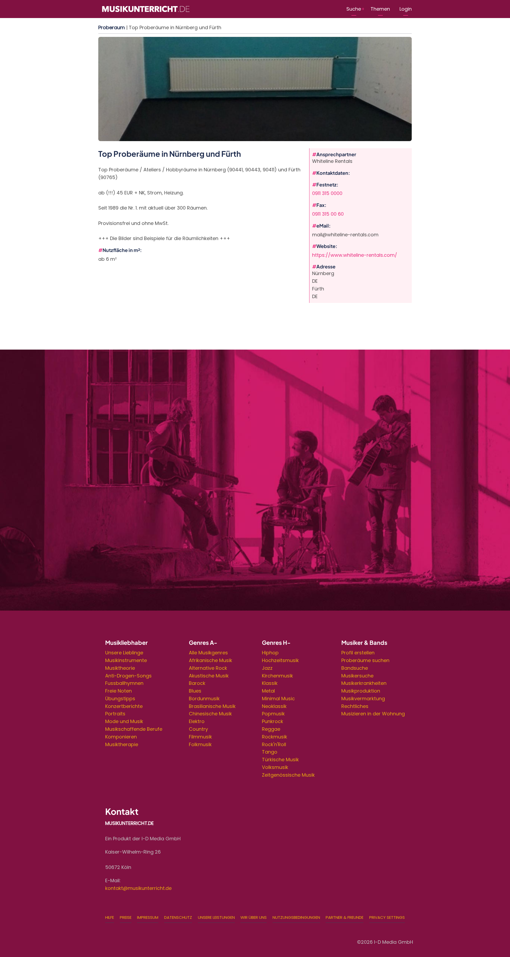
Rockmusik (274, 736)
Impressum (147, 917)
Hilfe (109, 917)
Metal (268, 691)
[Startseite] (145, 8)
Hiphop (270, 652)
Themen (380, 9)
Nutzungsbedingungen (296, 917)
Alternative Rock (208, 668)
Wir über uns (253, 917)
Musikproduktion (360, 691)
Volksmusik (275, 767)
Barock (197, 683)
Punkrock (272, 721)
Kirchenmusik (277, 675)
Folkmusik (200, 744)
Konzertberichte (124, 706)
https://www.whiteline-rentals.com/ (354, 255)
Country (198, 729)
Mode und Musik (124, 721)
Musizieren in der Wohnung (373, 713)
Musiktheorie (120, 668)
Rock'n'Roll (274, 744)
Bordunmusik (204, 698)
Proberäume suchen (365, 660)
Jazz (267, 668)
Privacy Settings (387, 917)
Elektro (197, 721)
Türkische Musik (280, 759)
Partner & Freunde (344, 917)
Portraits (115, 713)
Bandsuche (354, 668)
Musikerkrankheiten (363, 683)
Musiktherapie (121, 744)
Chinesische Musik (210, 713)
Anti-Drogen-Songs (128, 675)
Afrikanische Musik (210, 660)
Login (406, 9)
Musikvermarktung (363, 698)
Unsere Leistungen (216, 917)
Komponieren (121, 736)
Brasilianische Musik (212, 706)
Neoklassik (274, 706)
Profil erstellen (358, 652)
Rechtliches (354, 706)
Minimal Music (278, 698)
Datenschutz (178, 917)
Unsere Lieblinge (124, 652)
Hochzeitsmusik (280, 660)
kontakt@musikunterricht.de (138, 888)
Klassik (270, 683)
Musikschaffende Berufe (133, 729)
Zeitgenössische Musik (288, 775)
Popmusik (273, 713)
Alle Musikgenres (208, 652)
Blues (195, 691)
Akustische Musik (209, 675)
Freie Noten (118, 691)
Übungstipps (120, 698)
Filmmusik (200, 736)
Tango (269, 752)
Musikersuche (357, 675)
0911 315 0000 (327, 193)
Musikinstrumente (126, 660)
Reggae (271, 729)
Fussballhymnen (124, 683)
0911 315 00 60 (328, 214)
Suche (353, 9)
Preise (125, 917)
